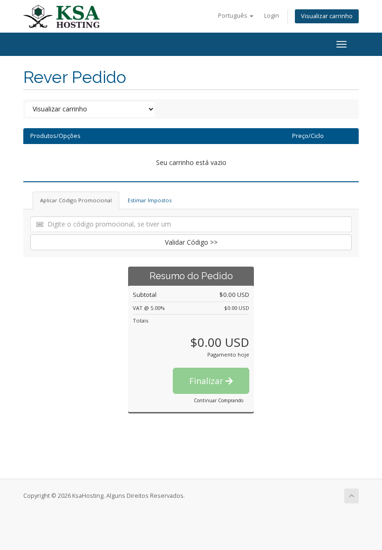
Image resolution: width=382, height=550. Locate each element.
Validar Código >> (191, 242)
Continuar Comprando (218, 400)
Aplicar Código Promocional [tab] (76, 200)
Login (271, 16)
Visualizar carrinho (327, 16)
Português (233, 16)
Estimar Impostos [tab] (149, 200)
